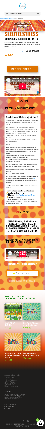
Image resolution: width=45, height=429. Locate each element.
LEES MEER (32, 50)
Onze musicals (11, 404)
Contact (8, 408)
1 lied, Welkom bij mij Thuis (25, 195)
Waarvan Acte (4, 18)
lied (34, 178)
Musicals (11, 18)
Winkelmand (10, 406)
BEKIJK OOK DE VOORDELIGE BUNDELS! (19, 297)
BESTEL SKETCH (22, 69)
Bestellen (22, 273)
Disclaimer (7, 391)
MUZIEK (24, 212)
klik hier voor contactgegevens (14, 396)
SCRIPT (24, 100)
